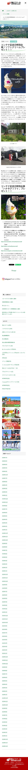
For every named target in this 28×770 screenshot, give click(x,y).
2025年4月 (4, 485)
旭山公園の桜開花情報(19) (8, 342)
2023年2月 (4, 567)
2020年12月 (5, 656)
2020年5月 (4, 680)
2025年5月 (4, 481)
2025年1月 (4, 495)
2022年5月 (4, 598)
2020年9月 (4, 667)
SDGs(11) (4, 357)
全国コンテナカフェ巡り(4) (8, 332)
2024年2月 (4, 526)
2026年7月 (4, 457)
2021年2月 (4, 650)
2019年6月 (4, 718)
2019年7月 (4, 715)
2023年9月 (4, 543)
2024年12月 (5, 498)
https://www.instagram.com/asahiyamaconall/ (11, 250)
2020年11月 (5, 660)
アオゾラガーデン (19, 762)
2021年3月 (4, 646)
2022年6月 (4, 595)
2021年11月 (5, 619)
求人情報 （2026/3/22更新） (14, 766)
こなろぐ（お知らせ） (11, 10)
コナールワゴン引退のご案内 (9, 298)
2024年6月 (4, 512)
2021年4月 (4, 643)
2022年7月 (4, 591)
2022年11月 (5, 577)
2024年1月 (4, 529)
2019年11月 (5, 701)
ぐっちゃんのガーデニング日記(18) (10, 364)
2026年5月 (4, 464)
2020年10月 (5, 663)
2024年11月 (5, 502)
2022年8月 (4, 588)
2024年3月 (4, 522)
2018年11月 (5, 742)
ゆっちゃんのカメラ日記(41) (9, 349)
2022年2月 (4, 608)
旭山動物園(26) (5, 335)
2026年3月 (4, 471)
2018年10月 (5, 746)
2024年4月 (4, 519)
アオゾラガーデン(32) (7, 345)
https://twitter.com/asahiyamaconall (9, 246)
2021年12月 (5, 615)
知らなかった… (6, 305)
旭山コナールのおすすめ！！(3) (9, 368)
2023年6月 (4, 553)
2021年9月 (4, 626)
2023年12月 (5, 533)
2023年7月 (4, 550)
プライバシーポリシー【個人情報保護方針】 (14, 764)
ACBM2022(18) (5, 378)
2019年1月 (4, 735)
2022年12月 (5, 574)
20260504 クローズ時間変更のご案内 (11, 309)
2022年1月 (4, 612)
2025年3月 (4, 488)
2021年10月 (5, 622)
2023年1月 (4, 571)
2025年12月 (5, 474)
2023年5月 (4, 557)
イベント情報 (6, 14)
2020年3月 (4, 687)
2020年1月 (4, 694)
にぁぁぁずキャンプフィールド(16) (10, 381)
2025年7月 (4, 478)
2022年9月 (4, 584)
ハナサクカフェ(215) (7, 328)
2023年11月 (5, 536)
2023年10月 (5, 540)
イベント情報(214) (6, 361)
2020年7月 (4, 674)
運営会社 (7, 762)
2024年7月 (4, 509)
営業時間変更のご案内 (7, 302)
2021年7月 (4, 632)
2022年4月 (4, 602)
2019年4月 (4, 725)
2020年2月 (4, 691)
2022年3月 (4, 605)
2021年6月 (4, 636)
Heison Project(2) (6, 388)
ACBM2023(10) (5, 385)
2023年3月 (4, 564)
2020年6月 (4, 677)
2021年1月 (4, 653)
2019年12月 (5, 698)
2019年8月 (4, 711)
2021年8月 (4, 629)
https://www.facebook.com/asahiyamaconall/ (11, 241)
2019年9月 (4, 708)
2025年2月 (4, 492)
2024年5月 (4, 516)
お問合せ (12, 762)
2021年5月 (4, 639)
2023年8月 (4, 547)
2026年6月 (4, 461)
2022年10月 (5, 581)
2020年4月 (4, 684)
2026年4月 (4, 468)
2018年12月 (5, 739)
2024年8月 (4, 505)
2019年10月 (5, 705)
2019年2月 (4, 732)
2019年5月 (4, 722)
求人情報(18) (5, 339)
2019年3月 (4, 729)
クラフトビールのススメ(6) (8, 375)
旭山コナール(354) (6, 325)
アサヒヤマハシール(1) (7, 371)
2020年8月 (4, 670)
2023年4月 (4, 560)
